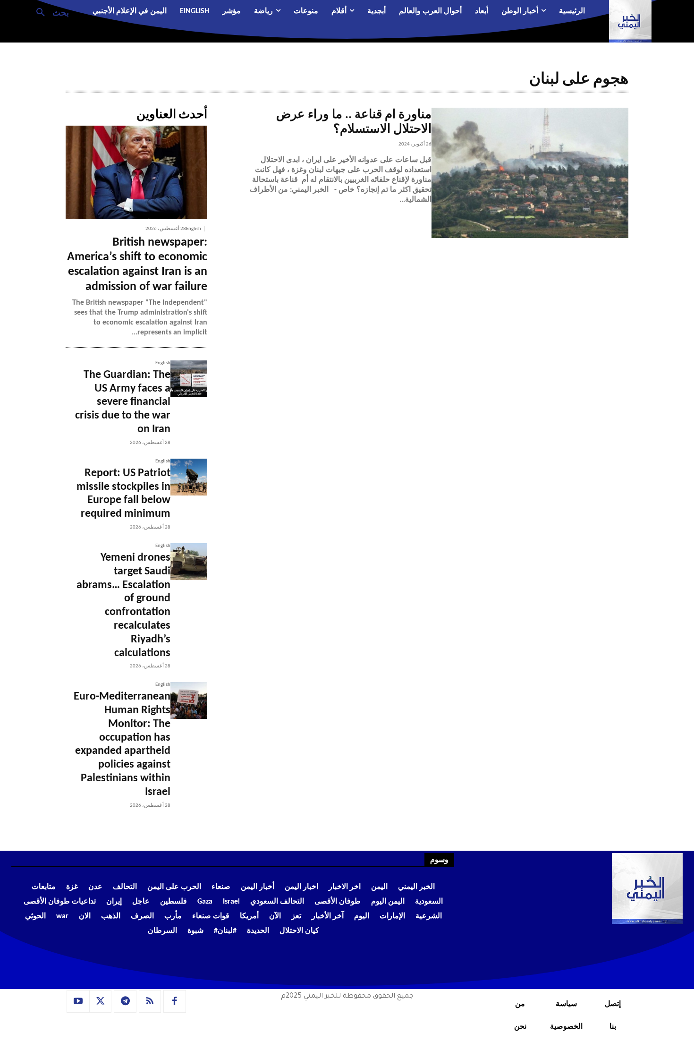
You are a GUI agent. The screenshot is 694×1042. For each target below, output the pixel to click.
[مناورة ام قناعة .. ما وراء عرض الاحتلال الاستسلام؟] (530, 173)
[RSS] (150, 1001)
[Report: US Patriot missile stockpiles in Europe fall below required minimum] (188, 477)
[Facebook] (174, 1001)
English (193, 228)
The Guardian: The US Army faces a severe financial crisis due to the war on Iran (122, 402)
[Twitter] (100, 1001)
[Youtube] (78, 1001)
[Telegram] (125, 1001)
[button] (49, 12)
